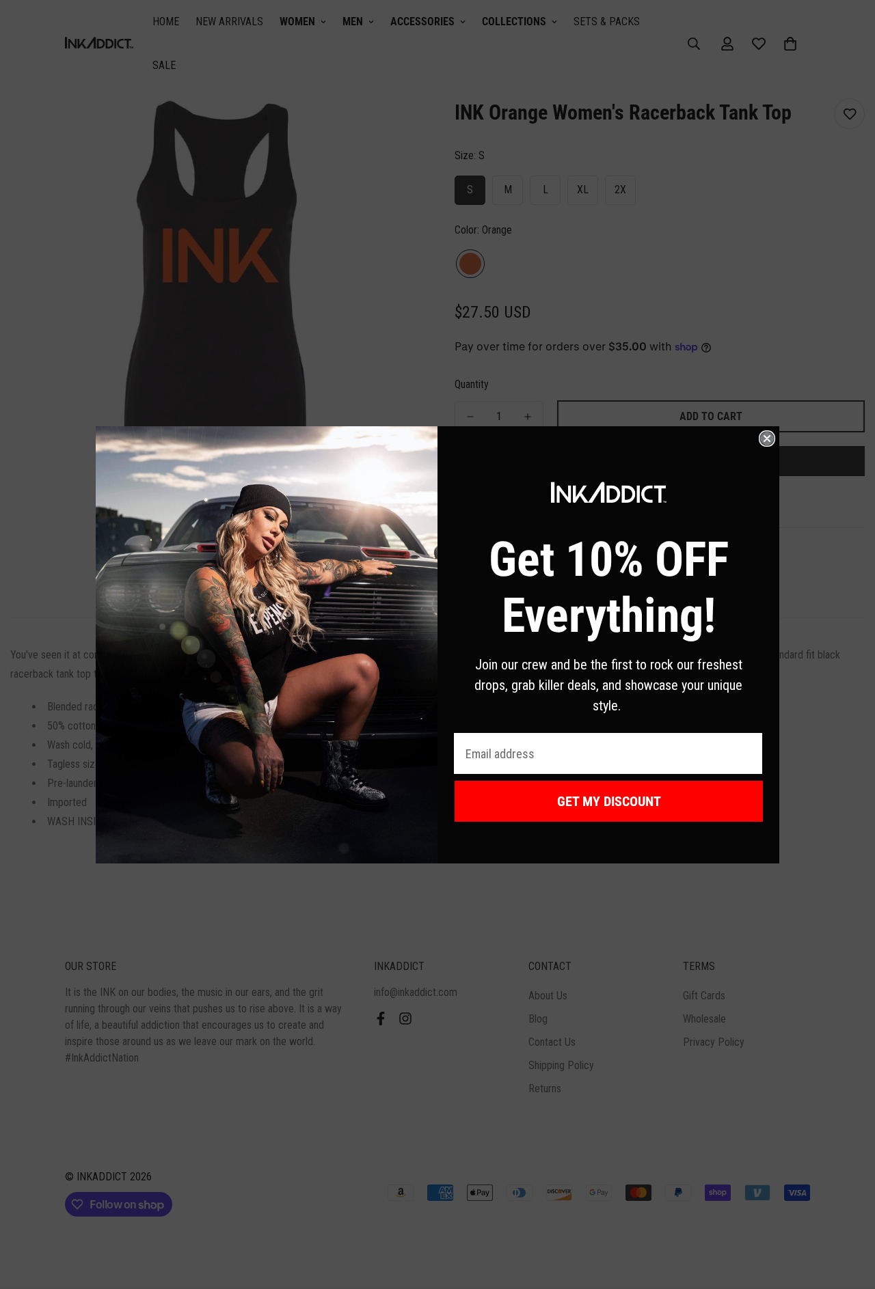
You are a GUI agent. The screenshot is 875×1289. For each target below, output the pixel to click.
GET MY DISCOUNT (609, 801)
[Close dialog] (767, 438)
